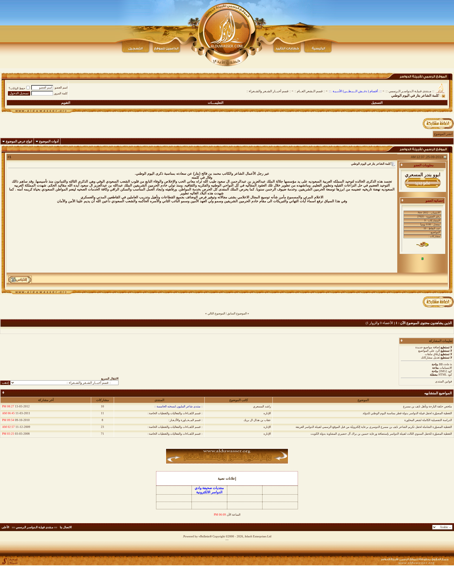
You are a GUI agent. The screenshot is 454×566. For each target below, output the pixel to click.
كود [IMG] (445, 371)
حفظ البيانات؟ (17, 88)
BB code (444, 364)
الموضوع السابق (237, 313)
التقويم (65, 103)
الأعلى (5, 527)
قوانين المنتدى (443, 381)
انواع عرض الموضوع (19, 141)
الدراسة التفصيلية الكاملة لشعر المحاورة (428, 420)
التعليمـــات (215, 103)
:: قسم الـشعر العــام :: (310, 91)
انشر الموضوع (443, 134)
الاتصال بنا (66, 527)
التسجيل (377, 103)
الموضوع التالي (216, 313)
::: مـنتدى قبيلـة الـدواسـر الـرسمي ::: (409, 91)
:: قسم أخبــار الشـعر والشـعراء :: (268, 91)
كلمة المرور (61, 93)
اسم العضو (61, 87)
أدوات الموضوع (49, 141)
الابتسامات (446, 367)
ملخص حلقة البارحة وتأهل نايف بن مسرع (427, 406)
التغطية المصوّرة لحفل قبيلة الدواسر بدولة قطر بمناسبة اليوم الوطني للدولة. (407, 413)
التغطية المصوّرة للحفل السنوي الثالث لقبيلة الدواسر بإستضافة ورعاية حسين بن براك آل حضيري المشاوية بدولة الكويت (381, 433)
